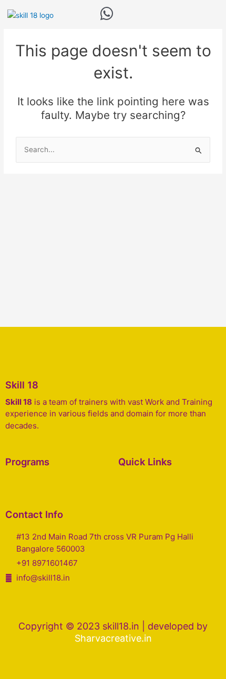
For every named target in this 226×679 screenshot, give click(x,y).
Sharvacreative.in (113, 638)
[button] (124, 15)
